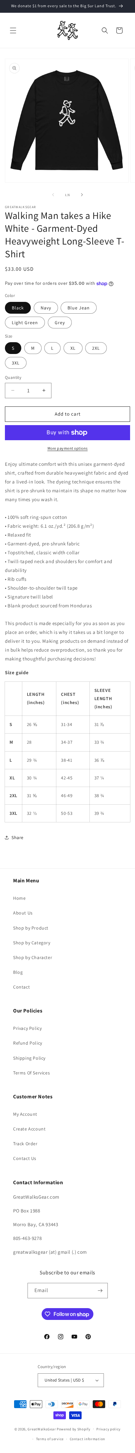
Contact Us (24, 1158)
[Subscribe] (100, 1290)
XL (73, 348)
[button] (13, 30)
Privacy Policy (27, 1028)
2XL (96, 348)
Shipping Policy (29, 1058)
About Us (23, 913)
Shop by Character (32, 957)
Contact (21, 987)
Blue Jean (79, 308)
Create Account (29, 1129)
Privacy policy (108, 1429)
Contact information (87, 1439)
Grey (60, 322)
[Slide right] (82, 194)
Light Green (25, 322)
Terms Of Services (31, 1073)
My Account (25, 1114)
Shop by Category (31, 943)
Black (18, 308)
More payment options (68, 448)
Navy (46, 308)
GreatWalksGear (42, 1428)
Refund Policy (27, 1043)
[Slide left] (53, 194)
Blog (18, 972)
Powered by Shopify (73, 1428)
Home (19, 898)
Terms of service (50, 1439)
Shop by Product (30, 928)
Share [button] (17, 837)
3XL (16, 363)
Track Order (25, 1144)
